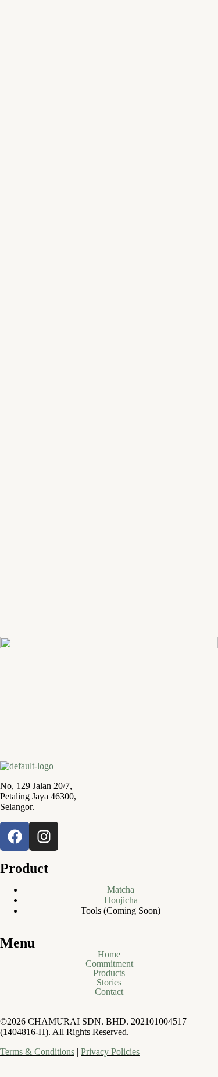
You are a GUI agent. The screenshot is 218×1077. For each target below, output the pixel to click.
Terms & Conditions (37, 1052)
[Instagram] (43, 836)
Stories (109, 982)
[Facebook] (14, 836)
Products (109, 973)
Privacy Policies (110, 1052)
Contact (109, 992)
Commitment (109, 964)
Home (109, 954)
